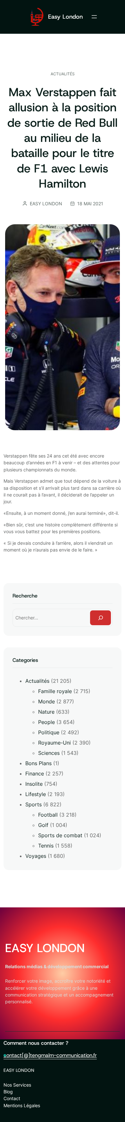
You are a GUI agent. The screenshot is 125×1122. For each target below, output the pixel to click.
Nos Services (17, 1085)
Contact (12, 1098)
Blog (8, 1091)
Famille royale (55, 691)
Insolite (34, 784)
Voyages (35, 856)
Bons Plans (38, 763)
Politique (48, 732)
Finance (34, 773)
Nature (46, 712)
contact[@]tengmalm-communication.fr (50, 1055)
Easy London (65, 17)
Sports (33, 804)
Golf (43, 825)
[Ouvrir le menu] (94, 17)
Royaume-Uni (54, 742)
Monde (46, 701)
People (46, 722)
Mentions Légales (22, 1105)
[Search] (100, 618)
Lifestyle (35, 794)
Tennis (46, 845)
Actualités (63, 73)
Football (48, 814)
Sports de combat (60, 835)
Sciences (49, 753)
